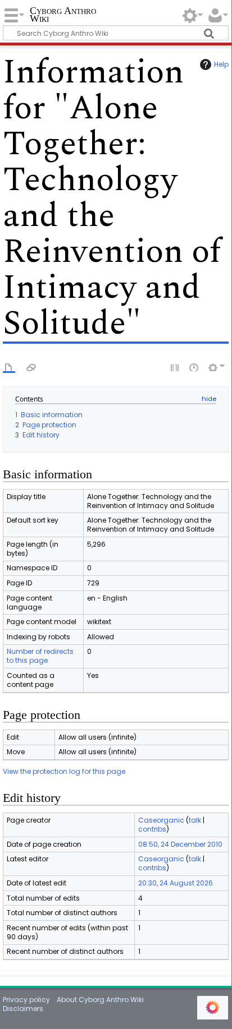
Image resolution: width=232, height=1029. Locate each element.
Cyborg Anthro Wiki (63, 15)
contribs (152, 829)
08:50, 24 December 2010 (180, 844)
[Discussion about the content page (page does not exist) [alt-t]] (31, 366)
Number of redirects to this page (40, 656)
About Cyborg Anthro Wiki (100, 999)
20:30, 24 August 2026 (175, 883)
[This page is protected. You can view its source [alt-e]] (175, 366)
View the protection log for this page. (65, 771)
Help (221, 64)
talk (195, 820)
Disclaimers (23, 1008)
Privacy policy (26, 999)
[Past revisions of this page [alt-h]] (194, 366)
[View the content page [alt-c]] (9, 366)
